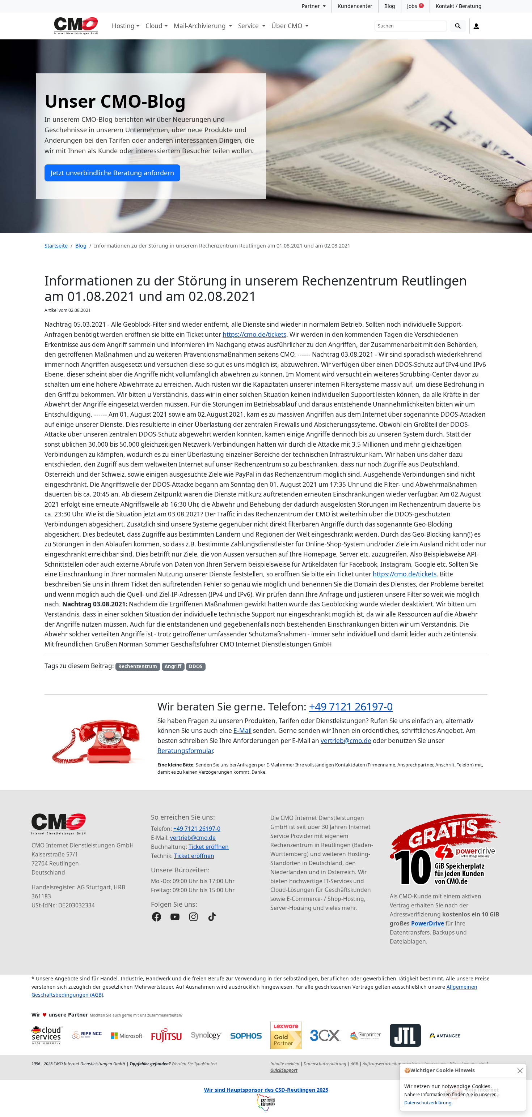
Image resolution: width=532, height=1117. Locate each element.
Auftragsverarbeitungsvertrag (391, 1063)
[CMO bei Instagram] (193, 916)
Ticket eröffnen (209, 847)
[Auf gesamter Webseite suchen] (458, 26)
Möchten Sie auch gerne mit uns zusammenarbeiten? (136, 1015)
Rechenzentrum (137, 666)
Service (249, 26)
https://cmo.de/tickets (254, 334)
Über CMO (287, 26)
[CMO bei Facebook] (156, 916)
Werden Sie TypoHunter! (194, 1063)
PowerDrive (427, 923)
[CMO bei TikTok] (212, 916)
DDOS (195, 666)
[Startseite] (76, 26)
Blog (389, 6)
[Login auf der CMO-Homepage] (476, 26)
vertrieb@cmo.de (346, 740)
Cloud (153, 26)
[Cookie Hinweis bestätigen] (520, 1070)
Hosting (123, 26)
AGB (354, 1063)
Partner (311, 6)
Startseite (56, 245)
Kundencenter (355, 6)
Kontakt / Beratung (459, 6)
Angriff (173, 666)
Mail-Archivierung (200, 26)
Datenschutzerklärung (428, 1103)
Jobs (414, 6)
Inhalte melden (284, 1063)
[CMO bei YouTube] (175, 916)
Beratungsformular (185, 751)
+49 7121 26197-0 (351, 706)
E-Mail (242, 730)
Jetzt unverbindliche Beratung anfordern (112, 172)
